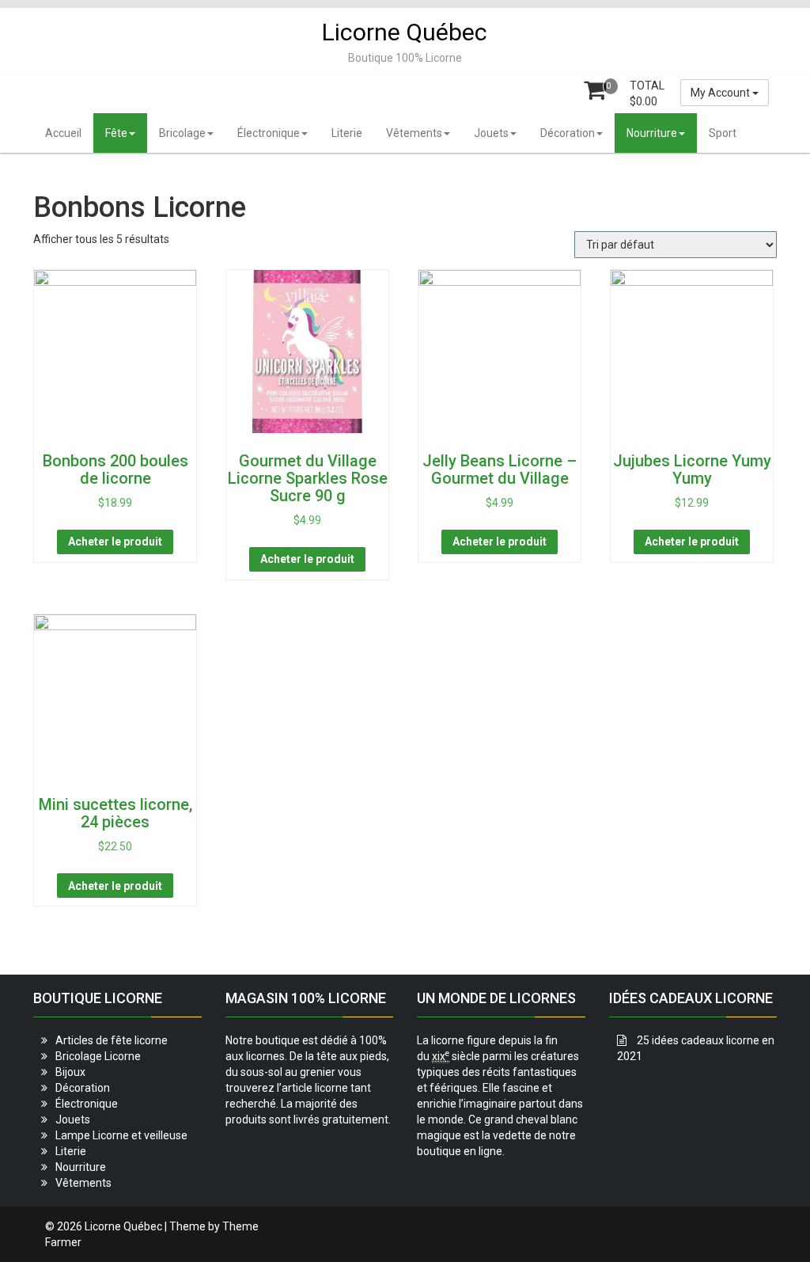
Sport (722, 133)
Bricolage (182, 133)
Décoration (567, 133)
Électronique (268, 133)
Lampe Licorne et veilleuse (121, 1135)
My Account (721, 92)
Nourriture (651, 133)
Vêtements (414, 133)
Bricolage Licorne (98, 1056)
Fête (116, 133)
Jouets (491, 133)
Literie (346, 133)
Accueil (63, 133)
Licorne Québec (404, 32)
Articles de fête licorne (111, 1040)
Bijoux (70, 1072)
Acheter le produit (115, 541)
